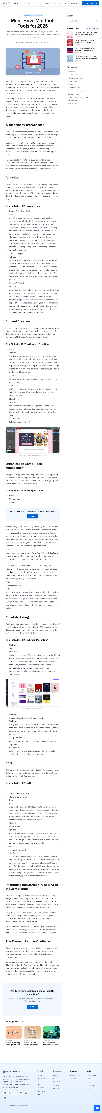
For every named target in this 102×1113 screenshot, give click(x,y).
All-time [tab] (95, 28)
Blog (55, 1075)
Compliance (91, 1085)
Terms (89, 1078)
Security (56, 1085)
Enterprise (40, 1094)
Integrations (41, 1091)
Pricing (37, 3)
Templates (47, 3)
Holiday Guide (72, 81)
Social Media (72, 71)
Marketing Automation (75, 78)
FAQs (55, 1078)
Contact (73, 1078)
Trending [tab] (88, 28)
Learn (56, 3)
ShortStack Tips (73, 75)
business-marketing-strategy (33, 15)
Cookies (90, 1082)
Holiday (70, 84)
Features (26, 3)
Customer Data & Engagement (78, 91)
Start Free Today (90, 3)
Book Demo (75, 3)
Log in (67, 3)
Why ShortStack (75, 1075)
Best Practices (73, 100)
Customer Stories (74, 87)
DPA (88, 1089)
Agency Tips (72, 103)
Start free (32, 516)
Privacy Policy (91, 1075)
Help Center (57, 1082)
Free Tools (56, 1089)
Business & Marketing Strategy (78, 97)
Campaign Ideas (73, 94)
